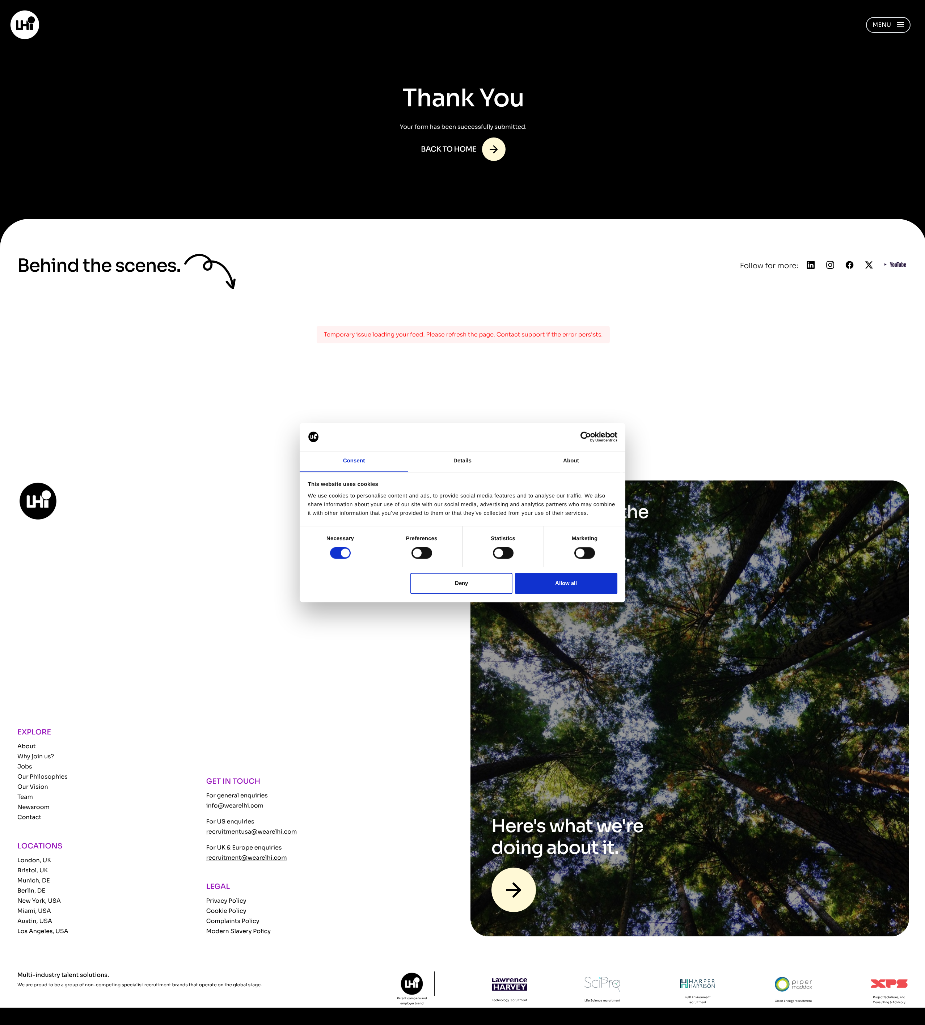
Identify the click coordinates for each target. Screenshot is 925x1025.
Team (25, 797)
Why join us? (35, 756)
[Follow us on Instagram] (830, 266)
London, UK (34, 860)
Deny (461, 583)
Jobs (24, 766)
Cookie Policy (226, 911)
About (26, 746)
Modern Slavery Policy (238, 931)
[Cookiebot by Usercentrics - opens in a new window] (585, 436)
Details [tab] (462, 461)
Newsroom (33, 807)
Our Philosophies (42, 776)
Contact (29, 817)
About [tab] (571, 461)
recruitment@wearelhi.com (246, 857)
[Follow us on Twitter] (869, 266)
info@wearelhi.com (234, 805)
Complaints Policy (232, 921)
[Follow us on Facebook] (850, 266)
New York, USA (39, 901)
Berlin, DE (31, 890)
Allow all (566, 583)
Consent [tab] (354, 461)
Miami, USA (34, 911)
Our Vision (32, 787)
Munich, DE (33, 880)
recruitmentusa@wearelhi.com (251, 831)
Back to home (448, 149)
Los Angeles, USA (42, 931)
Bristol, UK (32, 870)
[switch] (421, 553)
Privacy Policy (226, 901)
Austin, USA (34, 921)
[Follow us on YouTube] (895, 266)
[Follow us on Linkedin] (811, 266)
